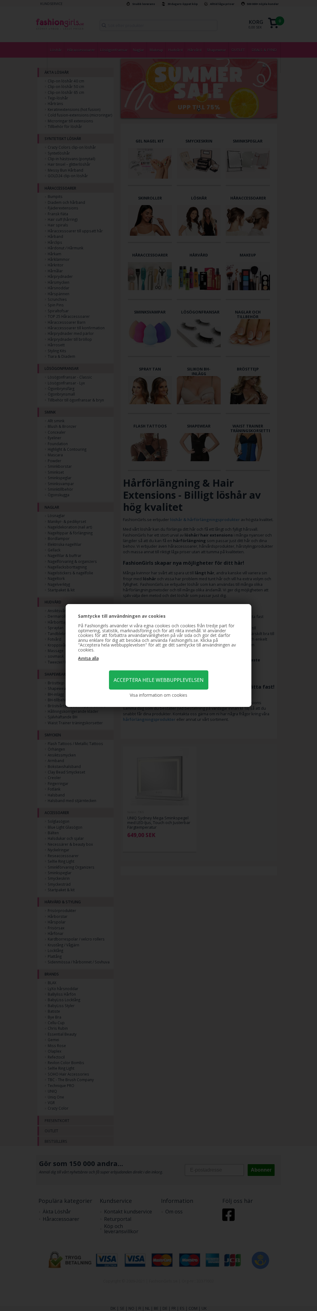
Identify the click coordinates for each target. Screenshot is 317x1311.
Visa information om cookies (158, 695)
